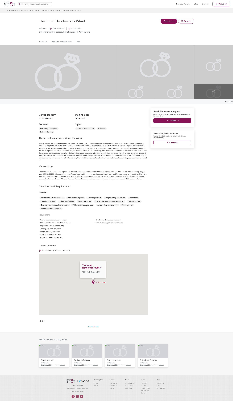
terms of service (82, 389)
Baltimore (42, 29)
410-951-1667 (76, 29)
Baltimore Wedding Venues (51, 10)
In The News (129, 386)
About (96, 386)
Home (96, 383)
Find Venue (113, 383)
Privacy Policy (145, 388)
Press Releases (130, 383)
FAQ (158, 386)
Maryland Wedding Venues (30, 10)
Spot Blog (128, 388)
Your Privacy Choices (77, 392)
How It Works (161, 388)
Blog (196, 4)
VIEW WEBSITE (93, 327)
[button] (54, 355)
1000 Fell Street (59, 29)
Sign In (205, 4)
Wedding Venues (12, 10)
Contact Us (160, 383)
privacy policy (71, 389)
